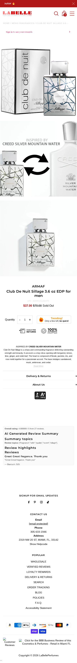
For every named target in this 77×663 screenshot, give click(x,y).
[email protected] (38, 523)
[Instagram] (41, 502)
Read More (38, 366)
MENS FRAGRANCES (23, 23)
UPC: (29, 301)
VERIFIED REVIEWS (38, 566)
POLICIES (38, 597)
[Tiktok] (48, 502)
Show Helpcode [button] (38, 544)
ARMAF (38, 286)
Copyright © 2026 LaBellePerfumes (39, 655)
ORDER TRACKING (38, 587)
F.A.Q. (38, 602)
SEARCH (38, 582)
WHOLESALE (38, 561)
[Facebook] (29, 502)
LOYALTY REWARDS (38, 571)
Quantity (10, 319)
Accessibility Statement (39, 608)
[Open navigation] (72, 14)
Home (6, 23)
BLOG (38, 592)
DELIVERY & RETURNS (38, 577)
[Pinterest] (35, 502)
